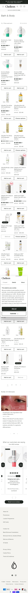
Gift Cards (6, 522)
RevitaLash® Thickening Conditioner (5, 368)
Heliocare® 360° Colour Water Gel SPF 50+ (19, 227)
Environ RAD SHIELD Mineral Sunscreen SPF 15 (19, 73)
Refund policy (15, 581)
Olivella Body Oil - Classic (19, 339)
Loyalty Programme (8, 518)
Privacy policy (23, 581)
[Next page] (20, 385)
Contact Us (6, 528)
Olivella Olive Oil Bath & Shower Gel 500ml (20, 107)
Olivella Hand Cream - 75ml (5, 254)
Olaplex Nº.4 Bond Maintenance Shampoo (7, 197)
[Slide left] (10, 433)
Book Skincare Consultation (10, 532)
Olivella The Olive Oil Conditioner (6, 106)
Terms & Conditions (8, 556)
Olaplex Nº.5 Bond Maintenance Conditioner (20, 169)
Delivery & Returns (8, 539)
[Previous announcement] (3, 2)
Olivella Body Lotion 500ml (7, 168)
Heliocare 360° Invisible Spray (18, 254)
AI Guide (5, 542)
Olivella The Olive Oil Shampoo (6, 136)
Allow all (14, 309)
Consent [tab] (5, 282)
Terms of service (9, 584)
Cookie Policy (7, 553)
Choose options (20, 118)
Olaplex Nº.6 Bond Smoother (20, 367)
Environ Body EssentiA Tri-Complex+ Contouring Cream (7, 74)
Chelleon (9, 581)
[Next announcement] (25, 2)
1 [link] (7, 385)
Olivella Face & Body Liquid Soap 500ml (19, 137)
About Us (5, 511)
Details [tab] (14, 282)
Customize (13, 313)
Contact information (19, 584)
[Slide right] (17, 433)
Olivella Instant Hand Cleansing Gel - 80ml (7, 340)
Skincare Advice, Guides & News (12, 535)
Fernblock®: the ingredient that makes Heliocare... (12, 413)
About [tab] (23, 282)
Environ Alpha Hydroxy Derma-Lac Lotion (19, 41)
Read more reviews (14, 502)
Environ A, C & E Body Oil (6, 40)
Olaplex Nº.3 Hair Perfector (6, 226)
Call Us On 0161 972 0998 (14, 10)
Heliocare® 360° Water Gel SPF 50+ (20, 196)
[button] (3, 6)
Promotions (6, 515)
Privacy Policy (7, 549)
